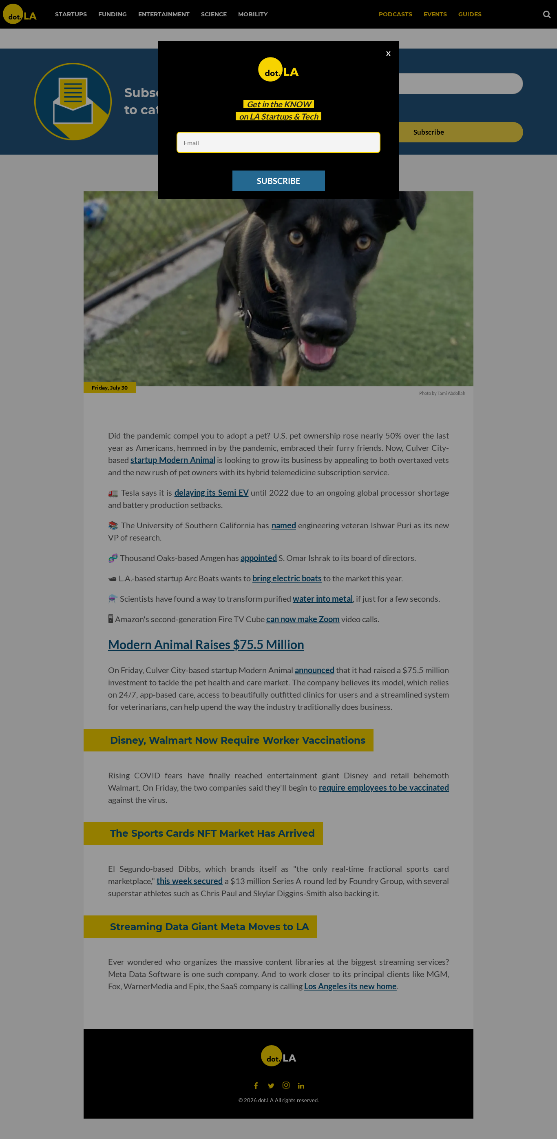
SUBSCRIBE (278, 181)
